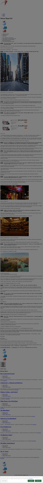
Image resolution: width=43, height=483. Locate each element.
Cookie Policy (31, 478)
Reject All (38, 480)
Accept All (30, 480)
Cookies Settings (4, 480)
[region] (21, 479)
